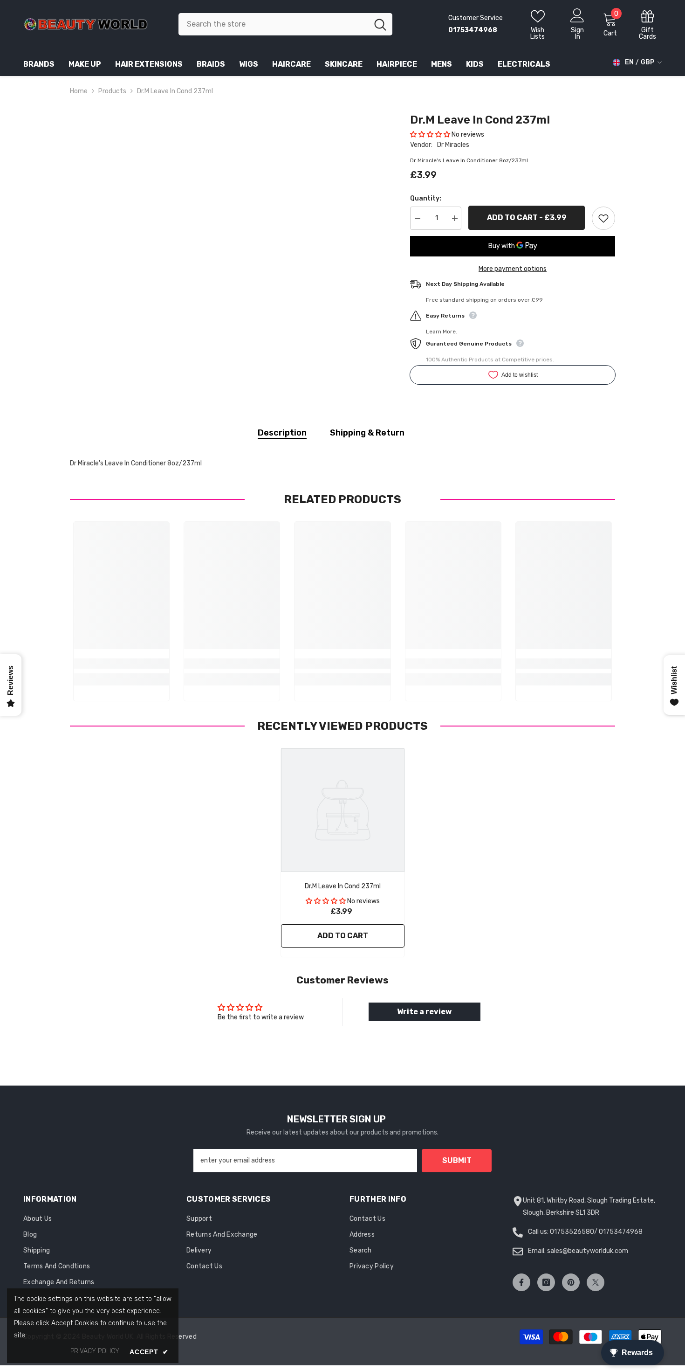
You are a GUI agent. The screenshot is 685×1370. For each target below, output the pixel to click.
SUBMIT (457, 1160)
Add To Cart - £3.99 (527, 217)
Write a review (424, 1011)
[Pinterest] (571, 1282)
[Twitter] (595, 1282)
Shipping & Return (367, 433)
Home (79, 91)
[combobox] (273, 24)
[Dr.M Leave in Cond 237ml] (342, 810)
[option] (343, 855)
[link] (121, 663)
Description (282, 433)
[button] (430, 134)
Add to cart (342, 935)
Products (112, 91)
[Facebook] (521, 1282)
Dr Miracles (453, 145)
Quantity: (425, 198)
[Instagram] (546, 1282)
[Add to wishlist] (603, 218)
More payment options (513, 269)
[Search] (285, 24)
